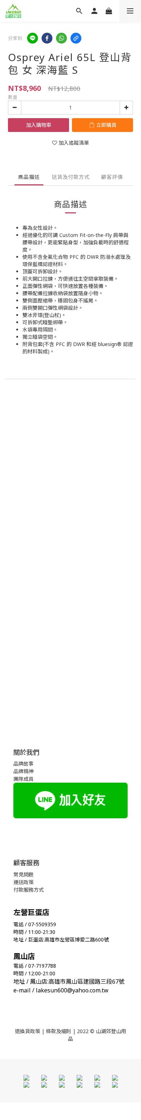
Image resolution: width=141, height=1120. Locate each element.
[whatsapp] (61, 38)
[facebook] (47, 38)
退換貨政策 (27, 1031)
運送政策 (23, 882)
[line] (32, 38)
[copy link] (75, 38)
